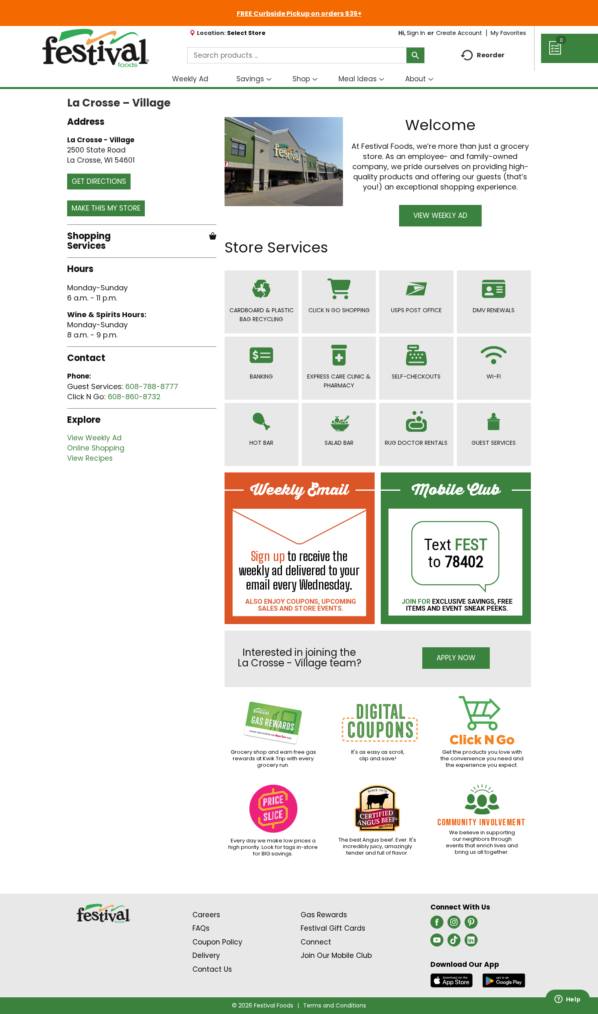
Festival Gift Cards (333, 928)
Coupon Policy (217, 942)
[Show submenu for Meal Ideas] (381, 79)
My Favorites (508, 33)
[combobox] (306, 55)
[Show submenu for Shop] (314, 79)
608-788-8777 (151, 386)
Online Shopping (95, 448)
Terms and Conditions (334, 1005)
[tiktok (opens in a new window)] (454, 942)
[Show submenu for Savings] (268, 79)
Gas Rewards (324, 915)
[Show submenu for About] (430, 79)
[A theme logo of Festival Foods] (95, 48)
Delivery (206, 955)
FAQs (201, 928)
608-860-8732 (134, 397)
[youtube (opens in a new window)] (436, 942)
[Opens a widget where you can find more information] (567, 1000)
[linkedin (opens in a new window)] (471, 942)
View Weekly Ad (94, 438)
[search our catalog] (415, 55)
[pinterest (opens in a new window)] (471, 924)
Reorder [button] (490, 55)
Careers (206, 915)
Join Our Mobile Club (336, 955)
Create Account (459, 33)
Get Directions (99, 181)
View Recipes (90, 458)
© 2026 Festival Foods (262, 1005)
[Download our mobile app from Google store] (503, 980)
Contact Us (212, 969)
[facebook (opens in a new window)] (436, 924)
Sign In (416, 33)
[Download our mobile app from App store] (451, 980)
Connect (316, 942)
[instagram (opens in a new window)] (454, 924)
